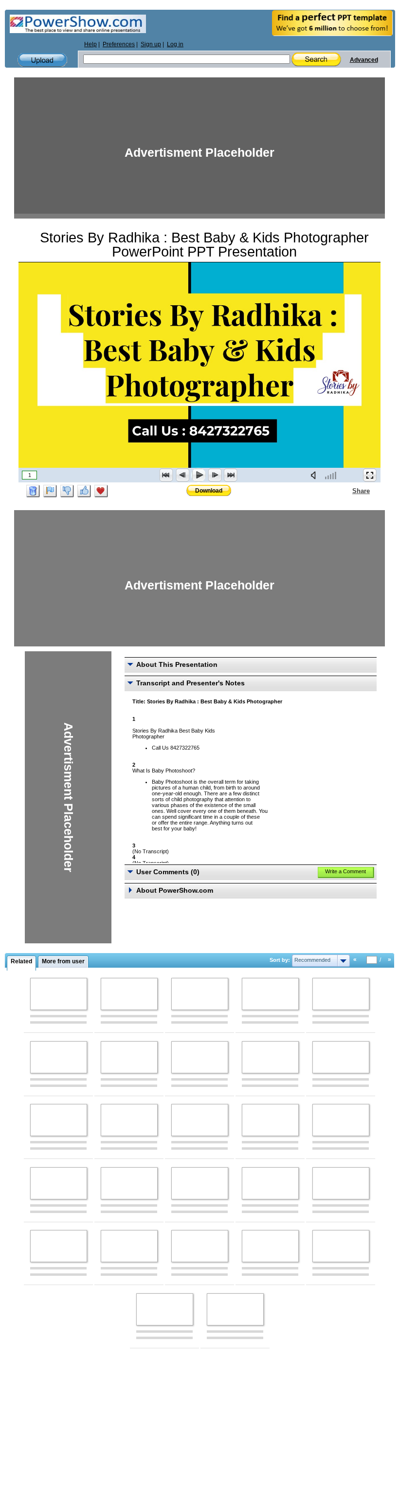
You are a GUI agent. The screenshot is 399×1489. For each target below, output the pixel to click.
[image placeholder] (58, 994)
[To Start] (166, 475)
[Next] (214, 475)
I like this (84, 491)
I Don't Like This (67, 491)
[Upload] (42, 60)
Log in (175, 44)
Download (208, 490)
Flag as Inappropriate (50, 491)
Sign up (151, 44)
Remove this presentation (33, 491)
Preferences (119, 44)
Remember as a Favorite (101, 491)
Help (90, 44)
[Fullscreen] (370, 475)
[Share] (346, 491)
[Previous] (182, 475)
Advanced (364, 59)
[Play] (198, 475)
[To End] (230, 475)
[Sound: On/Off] (315, 475)
